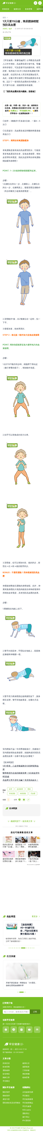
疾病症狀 (6, 1063)
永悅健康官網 (27, 1092)
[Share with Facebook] (24, 799)
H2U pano (26, 1110)
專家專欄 (25, 1074)
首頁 (4, 17)
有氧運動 (12, 793)
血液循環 (20, 789)
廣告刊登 (6, 1099)
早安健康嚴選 (27, 1099)
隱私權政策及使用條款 (11, 1103)
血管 (10, 789)
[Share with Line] (19, 799)
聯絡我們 (6, 1095)
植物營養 (25, 1077)
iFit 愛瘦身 (26, 1120)
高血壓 (33, 793)
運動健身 (6, 1070)
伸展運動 (23, 793)
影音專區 (6, 1074)
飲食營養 (6, 1067)
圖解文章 (6, 1077)
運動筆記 (25, 1113)
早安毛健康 (26, 1106)
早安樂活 (6, 1081)
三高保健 (25, 1070)
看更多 (35, 916)
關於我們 (6, 1092)
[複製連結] (28, 799)
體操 (29, 789)
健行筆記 (25, 1117)
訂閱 (35, 1012)
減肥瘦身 (25, 1067)
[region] (21, 109)
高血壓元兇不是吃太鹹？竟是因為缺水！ (20, 780)
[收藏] (8, 799)
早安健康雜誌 (27, 1103)
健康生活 (25, 1063)
